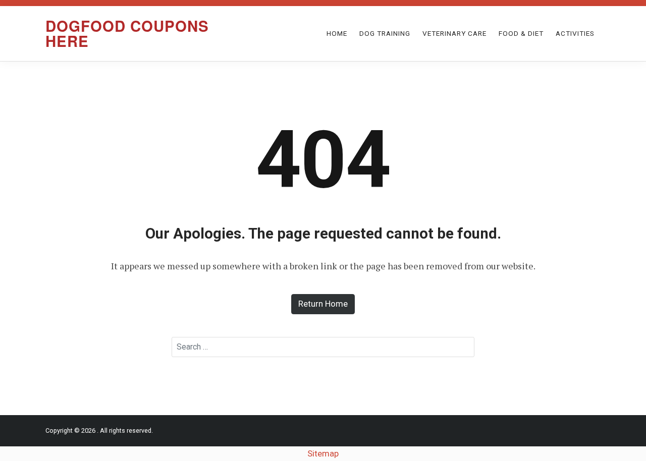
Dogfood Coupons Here (127, 33)
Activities (575, 33)
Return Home (323, 304)
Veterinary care (454, 33)
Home (337, 33)
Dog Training (384, 33)
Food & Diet (521, 33)
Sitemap (323, 453)
